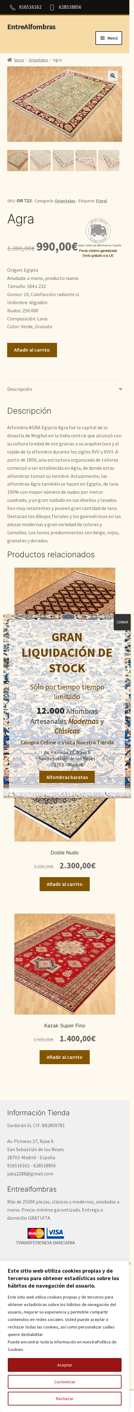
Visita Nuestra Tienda (88, 742)
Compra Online (38, 742)
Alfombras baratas (67, 777)
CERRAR (122, 622)
